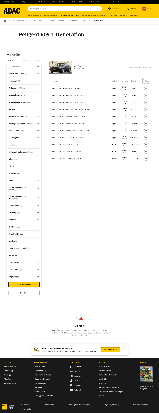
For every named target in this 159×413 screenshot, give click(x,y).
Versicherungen (39, 366)
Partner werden (105, 371)
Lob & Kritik (103, 379)
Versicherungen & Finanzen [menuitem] (94, 15)
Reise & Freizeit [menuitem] (51, 15)
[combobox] (64, 8)
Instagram (78, 376)
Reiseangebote (39, 392)
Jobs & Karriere (104, 366)
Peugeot (73, 21)
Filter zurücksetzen (32, 60)
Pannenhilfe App (10, 366)
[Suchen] (98, 9)
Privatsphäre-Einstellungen (79, 405)
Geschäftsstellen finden (108, 375)
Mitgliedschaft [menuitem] (34, 15)
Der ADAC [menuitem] (134, 15)
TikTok (76, 381)
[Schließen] (124, 347)
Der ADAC (102, 362)
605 (84, 21)
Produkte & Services (40, 362)
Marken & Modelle (57, 21)
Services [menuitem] (113, 15)
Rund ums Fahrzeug (20, 21)
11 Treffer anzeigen (24, 284)
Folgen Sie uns (74, 362)
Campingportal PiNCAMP (43, 396)
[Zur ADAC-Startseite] (12, 11)
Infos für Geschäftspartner (109, 387)
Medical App (8, 371)
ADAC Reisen (42, 2)
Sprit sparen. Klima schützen (98, 2)
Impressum (25, 405)
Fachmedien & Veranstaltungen (111, 392)
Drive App (7, 375)
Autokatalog (38, 21)
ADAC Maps (38, 387)
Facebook (77, 367)
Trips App (7, 379)
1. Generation (98, 21)
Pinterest (77, 390)
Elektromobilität (77, 2)
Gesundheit (117, 2)
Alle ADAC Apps (10, 383)
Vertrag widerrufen (140, 405)
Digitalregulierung (111, 405)
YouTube (77, 371)
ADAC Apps (7, 362)
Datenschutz (49, 405)
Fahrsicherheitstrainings (43, 379)
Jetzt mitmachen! (110, 350)
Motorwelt (143, 362)
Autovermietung (40, 371)
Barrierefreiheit (26, 409)
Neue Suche (24, 293)
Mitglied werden (27, 2)
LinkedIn (77, 385)
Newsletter (103, 383)
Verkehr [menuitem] (123, 15)
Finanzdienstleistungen (43, 375)
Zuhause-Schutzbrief (60, 2)
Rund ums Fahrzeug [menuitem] (70, 15)
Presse (101, 396)
